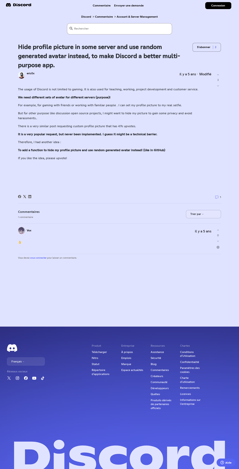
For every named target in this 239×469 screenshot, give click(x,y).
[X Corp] (24, 196)
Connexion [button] (218, 5)
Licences (185, 394)
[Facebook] (19, 196)
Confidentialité (189, 362)
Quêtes (155, 394)
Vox (29, 230)
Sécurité (156, 358)
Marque (126, 364)
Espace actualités (132, 370)
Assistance (157, 352)
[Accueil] (18, 6)
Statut (95, 364)
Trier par (196, 214)
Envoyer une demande (129, 5)
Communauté (159, 382)
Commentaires (160, 370)
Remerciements (190, 388)
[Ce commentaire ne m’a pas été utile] (218, 241)
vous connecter (38, 258)
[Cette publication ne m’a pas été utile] (218, 86)
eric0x (30, 73)
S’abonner (203, 47)
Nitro (95, 358)
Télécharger (99, 352)
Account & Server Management (137, 16)
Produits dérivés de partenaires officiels (161, 404)
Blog (154, 364)
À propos (127, 352)
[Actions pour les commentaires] (218, 247)
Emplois (126, 358)
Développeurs (160, 388)
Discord (86, 16)
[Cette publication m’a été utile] (218, 75)
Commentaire (102, 5)
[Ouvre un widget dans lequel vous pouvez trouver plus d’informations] (226, 463)
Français (16, 361)
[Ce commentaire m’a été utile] (218, 230)
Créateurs (157, 376)
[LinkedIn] (29, 196)
